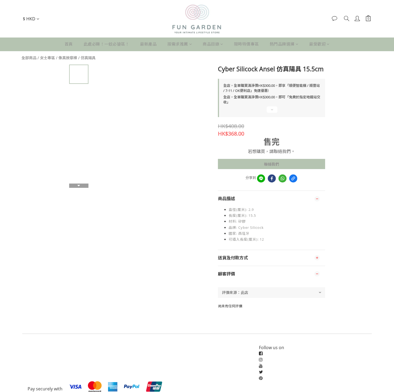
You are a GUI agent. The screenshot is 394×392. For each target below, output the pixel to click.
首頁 (69, 44)
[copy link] (293, 178)
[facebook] (272, 178)
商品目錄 (211, 44)
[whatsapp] (282, 178)
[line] (261, 178)
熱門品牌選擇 (282, 44)
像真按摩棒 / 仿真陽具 (77, 57)
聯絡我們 (271, 164)
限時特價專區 (246, 44)
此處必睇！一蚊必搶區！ (106, 44)
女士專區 (47, 57)
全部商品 (28, 57)
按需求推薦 (177, 44)
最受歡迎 (317, 44)
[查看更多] (271, 111)
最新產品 (148, 44)
